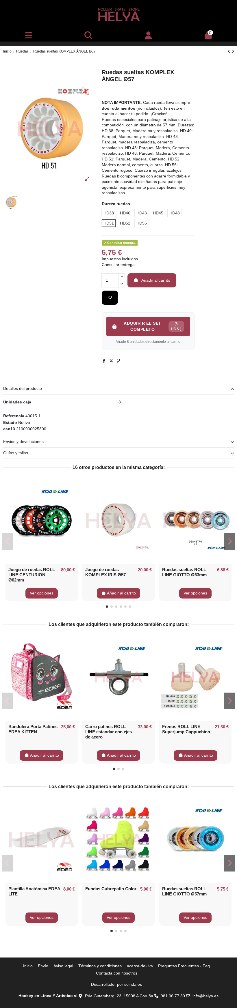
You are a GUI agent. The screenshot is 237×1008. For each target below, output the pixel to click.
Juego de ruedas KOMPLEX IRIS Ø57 (105, 572)
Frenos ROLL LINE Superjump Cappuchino (186, 729)
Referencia (13, 416)
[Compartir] (104, 360)
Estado (10, 422)
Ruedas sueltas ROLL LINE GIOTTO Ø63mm (184, 572)
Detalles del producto (22, 388)
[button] (107, 606)
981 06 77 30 (173, 996)
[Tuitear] (111, 360)
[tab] (118, 389)
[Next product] (233, 51)
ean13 (9, 429)
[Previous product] (230, 51)
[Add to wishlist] (110, 298)
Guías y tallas (15, 452)
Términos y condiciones (100, 966)
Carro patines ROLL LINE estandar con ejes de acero (108, 731)
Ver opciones (41, 593)
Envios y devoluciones (23, 441)
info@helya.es (205, 996)
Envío (43, 966)
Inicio (28, 966)
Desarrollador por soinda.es (116, 984)
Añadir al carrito (155, 280)
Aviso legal (63, 966)
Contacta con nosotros (116, 973)
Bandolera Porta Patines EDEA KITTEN (33, 729)
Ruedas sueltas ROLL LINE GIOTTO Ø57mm (184, 891)
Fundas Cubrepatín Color (110, 888)
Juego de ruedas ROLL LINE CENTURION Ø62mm (31, 574)
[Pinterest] (118, 360)
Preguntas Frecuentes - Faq (184, 966)
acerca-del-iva (140, 966)
